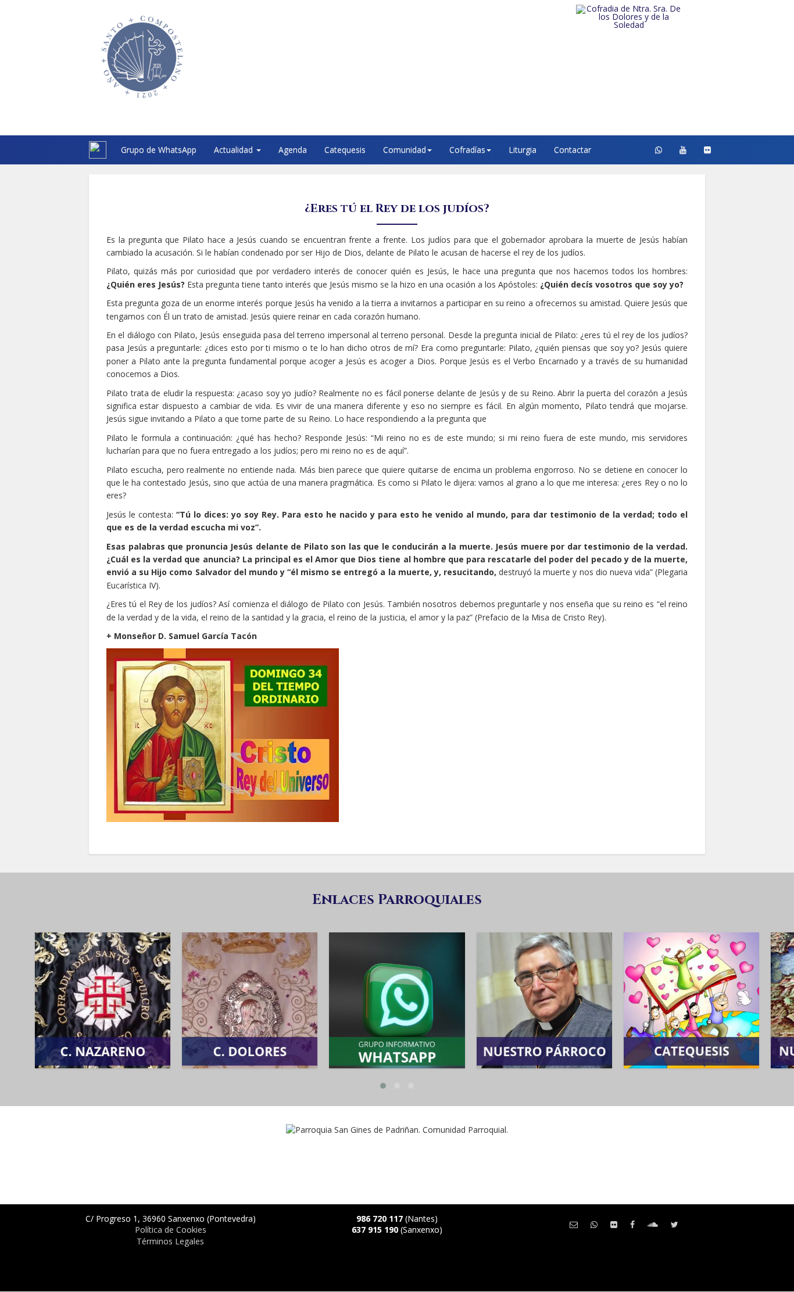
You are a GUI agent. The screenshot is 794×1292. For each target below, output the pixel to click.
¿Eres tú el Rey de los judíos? (397, 208)
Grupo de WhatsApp (158, 149)
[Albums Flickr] (707, 149)
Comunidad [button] (404, 149)
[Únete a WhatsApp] (594, 1224)
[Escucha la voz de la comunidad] (653, 1224)
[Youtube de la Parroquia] (683, 149)
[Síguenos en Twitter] (674, 1224)
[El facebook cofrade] (632, 1224)
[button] (383, 1086)
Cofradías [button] (467, 149)
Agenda (292, 149)
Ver (103, 988)
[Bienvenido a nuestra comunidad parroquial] (74, 149)
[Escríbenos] (574, 1224)
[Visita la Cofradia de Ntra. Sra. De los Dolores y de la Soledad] (652, 17)
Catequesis (345, 149)
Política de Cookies (170, 1229)
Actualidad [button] (234, 149)
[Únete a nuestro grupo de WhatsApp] (658, 149)
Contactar (572, 149)
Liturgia (523, 149)
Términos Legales (170, 1241)
